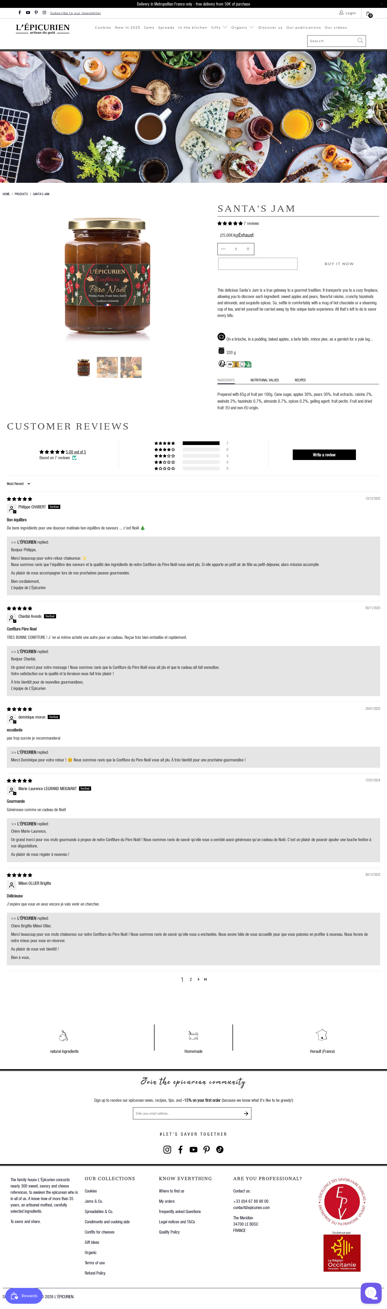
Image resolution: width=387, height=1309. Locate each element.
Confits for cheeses (100, 1231)
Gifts (216, 27)
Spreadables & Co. (99, 1211)
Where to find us (171, 1190)
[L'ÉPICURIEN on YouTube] (27, 13)
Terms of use (95, 1262)
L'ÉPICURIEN (63, 1296)
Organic (240, 27)
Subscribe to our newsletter (75, 13)
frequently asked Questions (180, 1211)
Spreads (166, 27)
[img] (19, 498)
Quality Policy (169, 1231)
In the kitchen (192, 27)
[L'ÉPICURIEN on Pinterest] (36, 13)
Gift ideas (92, 1242)
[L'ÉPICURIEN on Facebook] (19, 13)
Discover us (271, 27)
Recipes (300, 380)
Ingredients (226, 380)
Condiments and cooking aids (107, 1221)
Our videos (336, 27)
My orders (167, 1201)
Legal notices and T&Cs (177, 1221)
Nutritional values (265, 380)
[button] (230, 223)
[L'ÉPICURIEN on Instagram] (44, 13)
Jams (149, 27)
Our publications (303, 27)
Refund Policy (95, 1272)
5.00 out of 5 (76, 451)
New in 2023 (127, 27)
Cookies (103, 27)
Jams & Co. (94, 1201)
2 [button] (191, 979)
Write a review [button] (324, 454)
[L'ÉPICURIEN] (43, 28)
